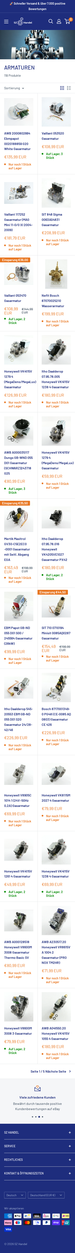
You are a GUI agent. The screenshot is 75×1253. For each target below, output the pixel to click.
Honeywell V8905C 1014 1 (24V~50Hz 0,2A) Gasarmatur (17, 800)
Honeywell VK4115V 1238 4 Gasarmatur (56, 873)
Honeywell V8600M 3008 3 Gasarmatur (18, 1030)
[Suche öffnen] (51, 21)
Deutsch (11, 1195)
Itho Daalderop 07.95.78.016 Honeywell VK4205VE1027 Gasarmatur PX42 (54, 549)
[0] (67, 21)
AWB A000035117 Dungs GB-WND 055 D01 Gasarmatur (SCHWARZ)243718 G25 (18, 462)
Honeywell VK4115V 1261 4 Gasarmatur (18, 873)
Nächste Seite (55, 1071)
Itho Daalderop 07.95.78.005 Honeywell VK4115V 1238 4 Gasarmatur (56, 379)
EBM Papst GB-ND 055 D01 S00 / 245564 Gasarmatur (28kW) (18, 635)
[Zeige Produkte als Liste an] (69, 88)
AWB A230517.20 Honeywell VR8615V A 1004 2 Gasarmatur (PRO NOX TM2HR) (56, 952)
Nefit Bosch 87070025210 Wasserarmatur (53, 300)
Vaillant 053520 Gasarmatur (53, 135)
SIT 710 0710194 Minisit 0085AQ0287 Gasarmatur (56, 633)
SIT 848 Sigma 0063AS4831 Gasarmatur (52, 219)
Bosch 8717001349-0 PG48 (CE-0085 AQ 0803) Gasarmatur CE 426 (56, 716)
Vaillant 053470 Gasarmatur (15, 298)
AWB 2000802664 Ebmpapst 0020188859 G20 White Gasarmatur (17, 141)
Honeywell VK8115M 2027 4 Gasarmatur (56, 797)
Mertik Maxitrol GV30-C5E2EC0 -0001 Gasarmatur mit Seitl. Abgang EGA (17, 549)
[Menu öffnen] (6, 21)
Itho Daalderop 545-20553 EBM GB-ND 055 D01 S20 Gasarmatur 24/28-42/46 (18, 719)
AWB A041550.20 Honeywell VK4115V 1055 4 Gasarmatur (56, 1033)
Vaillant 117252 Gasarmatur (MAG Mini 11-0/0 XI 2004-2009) (18, 222)
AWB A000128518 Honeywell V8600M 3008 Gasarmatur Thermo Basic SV (18, 949)
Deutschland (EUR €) (42, 1195)
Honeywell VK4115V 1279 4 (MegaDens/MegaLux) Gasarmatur (18, 379)
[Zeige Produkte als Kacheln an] (62, 88)
